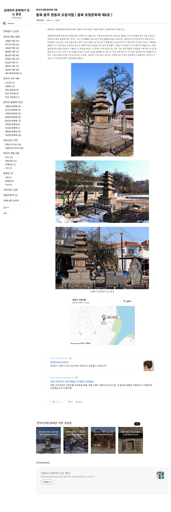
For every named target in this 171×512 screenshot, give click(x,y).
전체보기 (11, 31)
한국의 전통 (11, 153)
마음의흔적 (10, 195)
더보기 (137, 424)
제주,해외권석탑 (13, 73)
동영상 (8, 173)
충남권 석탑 (12, 55)
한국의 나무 (11, 78)
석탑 (8, 177)
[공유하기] (57, 402)
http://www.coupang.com (62, 377)
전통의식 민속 (13, 144)
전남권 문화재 (12, 127)
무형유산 (10, 164)
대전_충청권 (12, 89)
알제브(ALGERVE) (59, 362)
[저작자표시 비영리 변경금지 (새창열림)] (79, 402)
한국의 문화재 (13, 102)
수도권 (10, 82)
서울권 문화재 (13, 106)
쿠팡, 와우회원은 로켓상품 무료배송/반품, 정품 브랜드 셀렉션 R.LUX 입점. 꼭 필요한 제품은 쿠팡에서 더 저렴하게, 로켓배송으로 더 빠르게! (101, 386)
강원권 (10, 86)
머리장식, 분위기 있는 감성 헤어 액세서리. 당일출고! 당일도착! (78, 365)
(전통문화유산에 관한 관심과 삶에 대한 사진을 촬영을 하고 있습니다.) (68, 476)
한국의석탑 (11, 36)
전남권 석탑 (11, 62)
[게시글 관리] (61, 402)
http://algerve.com (59, 358)
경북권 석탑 (12, 66)
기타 (8, 168)
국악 (9, 157)
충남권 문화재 (13, 120)
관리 (5, 213)
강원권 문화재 (13, 113)
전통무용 (11, 160)
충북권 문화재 (13, 117)
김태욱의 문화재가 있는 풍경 (17, 12)
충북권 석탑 (12, 51)
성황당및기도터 (14, 148)
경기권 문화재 (13, 109)
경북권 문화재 (13, 131)
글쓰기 (6, 207)
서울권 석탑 (12, 40)
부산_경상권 (12, 97)
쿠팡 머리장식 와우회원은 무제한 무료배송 (72, 381)
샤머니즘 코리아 (11, 200)
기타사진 (10, 189)
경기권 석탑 (12, 44)
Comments (43, 462)
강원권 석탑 (12, 48)
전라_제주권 (12, 93)
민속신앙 (10, 140)
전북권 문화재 (12, 124)
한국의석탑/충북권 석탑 (46, 9)
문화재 (9, 181)
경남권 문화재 (13, 135)
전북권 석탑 (12, 58)
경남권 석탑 (12, 69)
